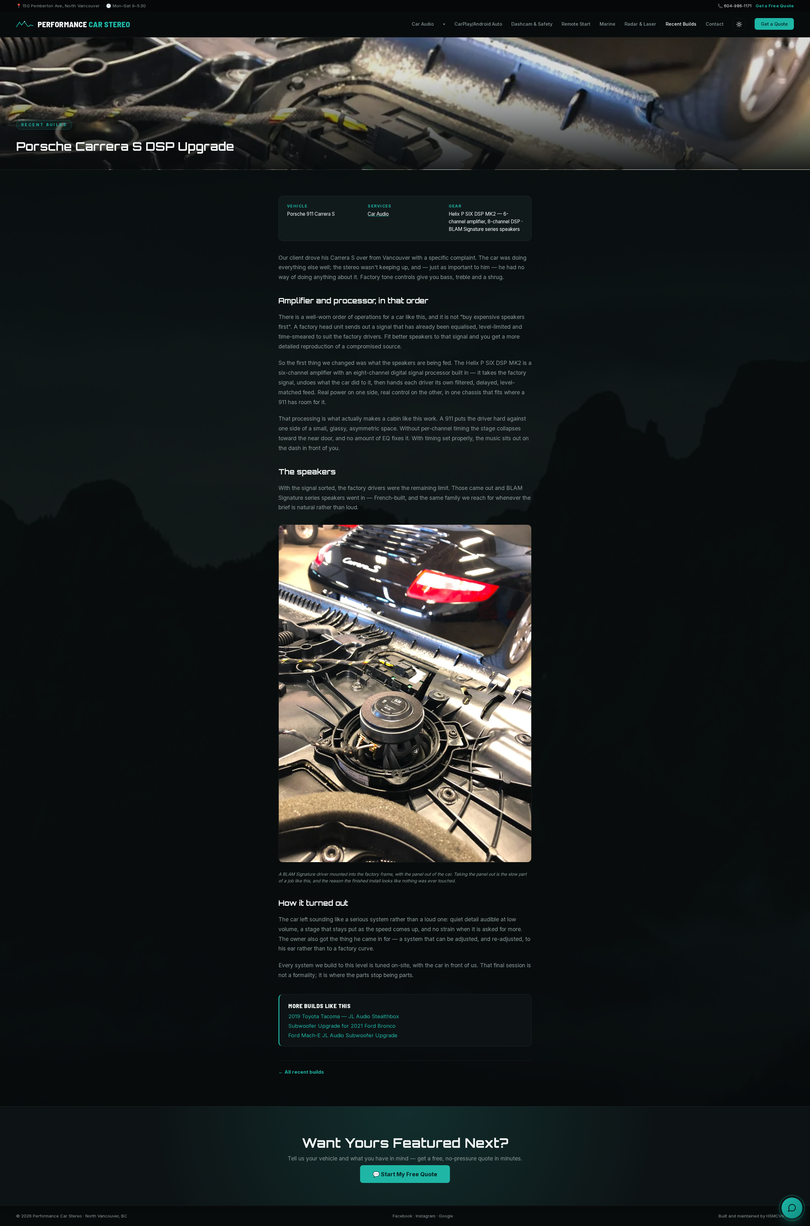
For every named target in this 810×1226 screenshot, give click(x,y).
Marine (607, 24)
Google (446, 1215)
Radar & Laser (640, 24)
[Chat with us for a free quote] (792, 1207)
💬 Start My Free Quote (405, 1174)
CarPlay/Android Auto (478, 24)
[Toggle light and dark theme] (739, 24)
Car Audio (428, 24)
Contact (715, 24)
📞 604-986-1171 (735, 5)
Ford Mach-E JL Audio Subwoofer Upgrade (342, 1035)
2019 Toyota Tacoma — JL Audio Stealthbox (343, 1016)
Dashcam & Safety (531, 24)
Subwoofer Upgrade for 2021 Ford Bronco (342, 1026)
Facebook (402, 1215)
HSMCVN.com (780, 1215)
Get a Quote (774, 24)
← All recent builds (301, 1072)
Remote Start (576, 24)
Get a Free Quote (775, 5)
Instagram (425, 1215)
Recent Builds (681, 24)
